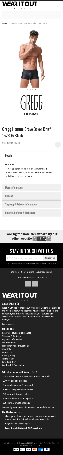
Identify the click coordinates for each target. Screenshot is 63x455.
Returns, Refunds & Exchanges (16, 333)
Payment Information (12, 339)
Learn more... (8, 324)
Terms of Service (50, 263)
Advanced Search (44, 272)
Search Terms (27, 272)
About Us (6, 349)
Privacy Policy (38, 263)
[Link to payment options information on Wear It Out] (31, 450)
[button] (27, 90)
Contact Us (42, 277)
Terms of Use (8, 359)
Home (4, 23)
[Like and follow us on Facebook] (28, 283)
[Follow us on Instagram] (35, 283)
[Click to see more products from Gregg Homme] (31, 105)
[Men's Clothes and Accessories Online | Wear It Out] (19, 5)
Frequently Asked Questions (15, 346)
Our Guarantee (9, 342)
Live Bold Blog (9, 362)
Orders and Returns (25, 277)
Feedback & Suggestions (13, 365)
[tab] (31, 155)
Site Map (15, 272)
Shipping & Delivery (11, 336)
